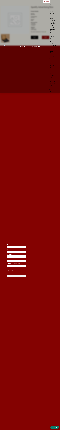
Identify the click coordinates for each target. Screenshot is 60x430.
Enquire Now (55, 427)
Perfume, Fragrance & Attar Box (52, 40)
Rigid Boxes (52, 71)
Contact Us (51, 77)
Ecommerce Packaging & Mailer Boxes (52, 22)
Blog (50, 73)
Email (8, 249)
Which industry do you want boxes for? (15, 263)
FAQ (50, 91)
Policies (50, 79)
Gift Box (51, 43)
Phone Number (10, 254)
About (50, 4)
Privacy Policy (52, 81)
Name (8, 244)
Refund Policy (52, 83)
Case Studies (51, 75)
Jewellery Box (52, 36)
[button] (52, 1)
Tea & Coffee (52, 49)
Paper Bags (52, 65)
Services (50, 89)
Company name (10, 258)
